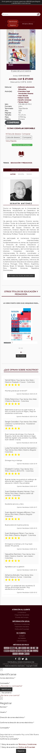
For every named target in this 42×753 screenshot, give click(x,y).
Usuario (3, 712)
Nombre (3, 707)
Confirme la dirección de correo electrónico (17, 723)
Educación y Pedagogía (21, 163)
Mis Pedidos (22, 638)
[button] (22, 352)
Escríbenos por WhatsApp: (29, 664)
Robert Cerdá (23, 98)
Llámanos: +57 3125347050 (11, 664)
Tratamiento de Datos (22, 626)
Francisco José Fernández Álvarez (25, 92)
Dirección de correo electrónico (12, 717)
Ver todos (21, 356)
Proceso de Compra (21, 617)
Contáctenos (22, 612)
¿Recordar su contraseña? (11, 686)
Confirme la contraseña (9, 739)
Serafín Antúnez (24, 100)
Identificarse (13, 21)
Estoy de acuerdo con (19, 744)
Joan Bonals (23, 96)
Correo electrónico (7, 678)
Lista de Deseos (22, 641)
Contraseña (5, 683)
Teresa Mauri (23, 102)
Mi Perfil (21, 636)
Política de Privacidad (22, 629)
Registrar (13, 25)
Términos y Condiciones (22, 624)
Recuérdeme (6, 693)
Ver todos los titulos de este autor (21, 276)
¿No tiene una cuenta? (10, 695)
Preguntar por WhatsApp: (21, 145)
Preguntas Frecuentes (22, 615)
